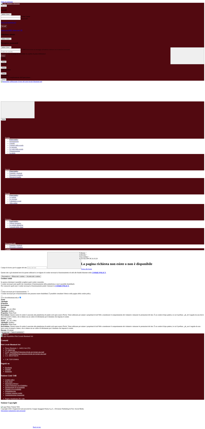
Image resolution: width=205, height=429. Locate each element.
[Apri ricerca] (187, 55)
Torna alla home (86, 269)
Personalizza (6, 276)
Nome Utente (25, 16)
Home (83, 253)
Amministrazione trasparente (14, 395)
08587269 (11, 350)
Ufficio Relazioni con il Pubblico (16, 385)
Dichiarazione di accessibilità (15, 387)
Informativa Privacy (11, 384)
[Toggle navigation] (18, 109)
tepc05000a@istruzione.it (27, 352)
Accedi (4, 6)
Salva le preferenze (17, 332)
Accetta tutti (33, 276)
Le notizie (84, 257)
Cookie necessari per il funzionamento (14, 292)
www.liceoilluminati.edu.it (10, 298)
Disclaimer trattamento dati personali (13, 411)
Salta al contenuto (7, 2)
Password (24, 19)
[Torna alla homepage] (21, 81)
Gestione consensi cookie (13, 393)
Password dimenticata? (8, 22)
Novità (83, 255)
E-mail (23, 49)
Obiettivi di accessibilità (13, 389)
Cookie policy (10, 380)
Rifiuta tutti (18, 276)
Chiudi (4, 62)
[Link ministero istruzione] (10, 4)
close (3, 119)
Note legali (8, 382)
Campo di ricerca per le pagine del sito (14, 268)
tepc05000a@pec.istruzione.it (27, 354)
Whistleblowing (10, 391)
